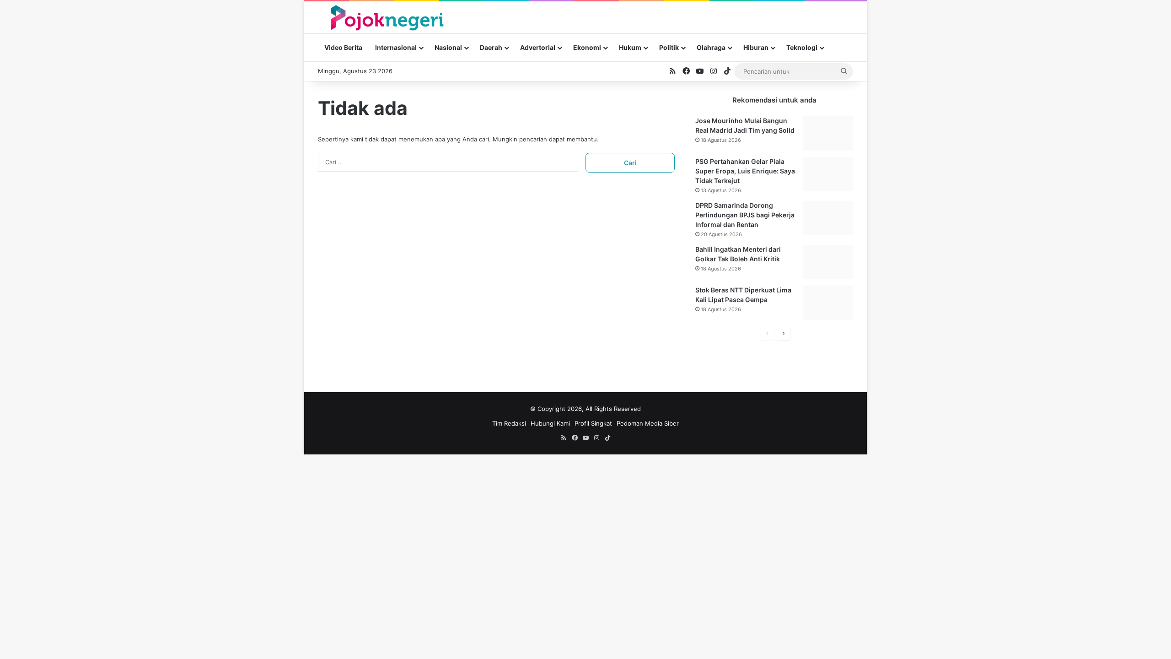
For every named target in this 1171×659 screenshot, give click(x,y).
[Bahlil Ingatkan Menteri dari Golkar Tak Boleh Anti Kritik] (828, 262)
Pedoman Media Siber (648, 423)
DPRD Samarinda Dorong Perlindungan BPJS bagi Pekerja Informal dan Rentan (745, 214)
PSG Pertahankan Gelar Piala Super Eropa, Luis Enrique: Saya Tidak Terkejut (745, 170)
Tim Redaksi (509, 423)
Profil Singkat (593, 423)
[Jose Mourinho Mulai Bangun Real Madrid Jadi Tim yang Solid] (828, 133)
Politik (669, 47)
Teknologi (801, 47)
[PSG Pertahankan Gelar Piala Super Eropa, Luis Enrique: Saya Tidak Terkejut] (828, 174)
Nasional (448, 47)
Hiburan (755, 47)
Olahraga (711, 47)
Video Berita (343, 47)
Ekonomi (587, 47)
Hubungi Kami (550, 423)
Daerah (491, 47)
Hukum (630, 47)
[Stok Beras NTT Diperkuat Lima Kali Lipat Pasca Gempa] (828, 303)
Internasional (396, 47)
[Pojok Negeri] (386, 17)
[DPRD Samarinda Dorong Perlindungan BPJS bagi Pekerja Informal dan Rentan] (828, 218)
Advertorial (537, 47)
